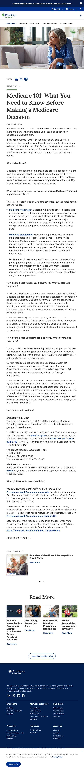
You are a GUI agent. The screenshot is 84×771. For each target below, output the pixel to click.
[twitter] (13, 695)
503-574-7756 (57, 438)
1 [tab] (40, 582)
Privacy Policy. (57, 757)
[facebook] (23, 695)
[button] (80, 15)
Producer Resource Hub (15, 733)
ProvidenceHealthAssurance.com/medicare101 (32, 516)
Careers (56, 733)
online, (10, 470)
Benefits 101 (34, 713)
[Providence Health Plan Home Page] (9, 15)
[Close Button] (81, 3)
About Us (56, 730)
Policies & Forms (35, 730)
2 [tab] (44, 582)
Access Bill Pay (58, 713)
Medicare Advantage (20, 210)
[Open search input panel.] (80, 9)
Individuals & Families (14, 711)
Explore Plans (58, 708)
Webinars (33, 719)
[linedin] (8, 695)
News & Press (58, 736)
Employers (10, 713)
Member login (35, 708)
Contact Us (57, 739)
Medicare (10, 708)
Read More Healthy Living (42, 656)
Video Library (11, 736)
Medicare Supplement (21, 234)
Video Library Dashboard (39, 716)
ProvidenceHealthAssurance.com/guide (28, 492)
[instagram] (18, 695)
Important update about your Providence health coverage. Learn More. (42, 3)
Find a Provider (35, 711)
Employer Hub (58, 711)
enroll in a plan (38, 435)
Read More (35, 562)
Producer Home (12, 730)
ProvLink (33, 733)
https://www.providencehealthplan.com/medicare (33, 530)
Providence (11, 23)
